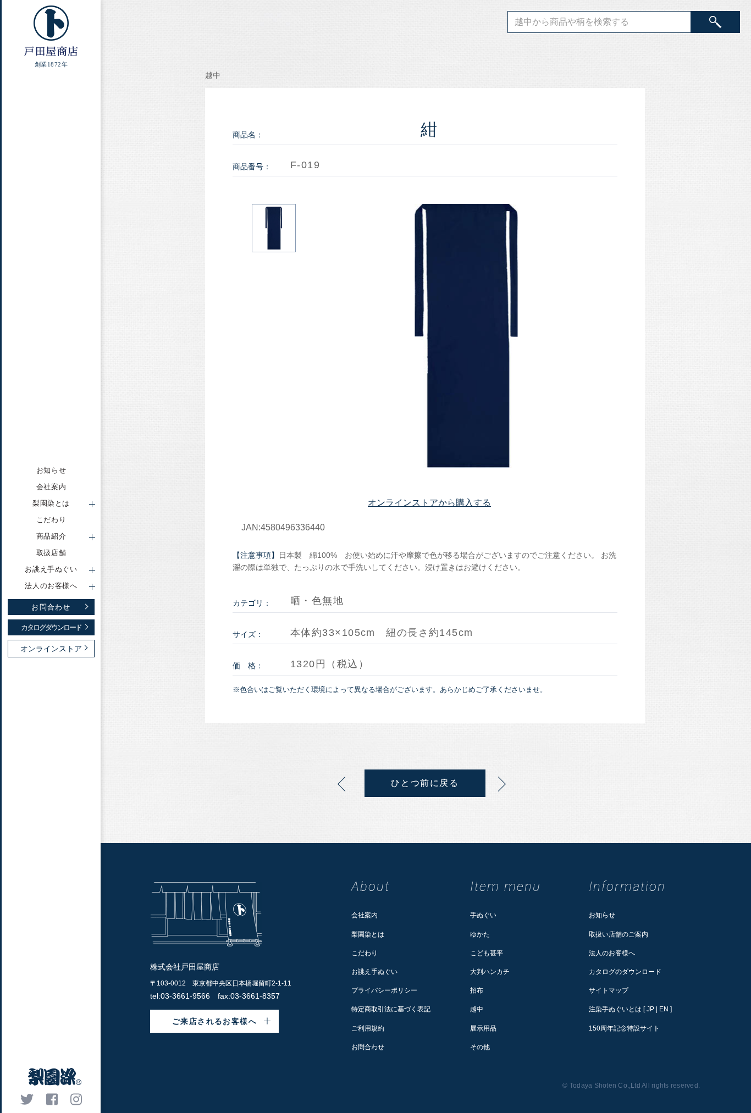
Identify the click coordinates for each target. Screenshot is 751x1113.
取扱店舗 (51, 553)
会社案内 (51, 487)
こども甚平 (486, 953)
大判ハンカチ (490, 972)
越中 (476, 1009)
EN (664, 1009)
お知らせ (51, 470)
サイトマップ (608, 990)
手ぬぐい (483, 915)
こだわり (51, 520)
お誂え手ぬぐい (374, 972)
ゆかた (480, 934)
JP (650, 1009)
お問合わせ (367, 1047)
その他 (480, 1047)
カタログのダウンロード (625, 972)
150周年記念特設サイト (624, 1028)
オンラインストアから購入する (429, 502)
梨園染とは (367, 934)
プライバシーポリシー (384, 990)
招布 (476, 990)
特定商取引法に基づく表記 (390, 1009)
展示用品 (483, 1028)
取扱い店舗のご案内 (618, 934)
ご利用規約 (367, 1028)
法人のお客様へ (612, 953)
